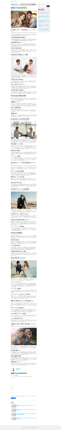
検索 (38, 4)
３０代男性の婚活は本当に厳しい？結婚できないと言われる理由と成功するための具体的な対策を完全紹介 (43, 21)
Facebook (13, 373)
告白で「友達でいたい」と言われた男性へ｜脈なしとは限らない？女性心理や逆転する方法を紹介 (43, 25)
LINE (25, 373)
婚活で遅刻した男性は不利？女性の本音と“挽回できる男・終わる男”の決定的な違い (43, 29)
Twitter (16, 373)
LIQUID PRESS (36, 427)
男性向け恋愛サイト (15, 1)
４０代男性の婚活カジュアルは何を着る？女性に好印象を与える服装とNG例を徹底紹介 (43, 17)
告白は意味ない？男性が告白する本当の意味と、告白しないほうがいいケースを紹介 (43, 13)
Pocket (22, 373)
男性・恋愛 (13, 9)
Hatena (19, 373)
